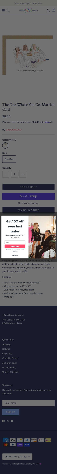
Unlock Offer (15, 246)
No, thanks (15, 255)
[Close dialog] (54, 217)
